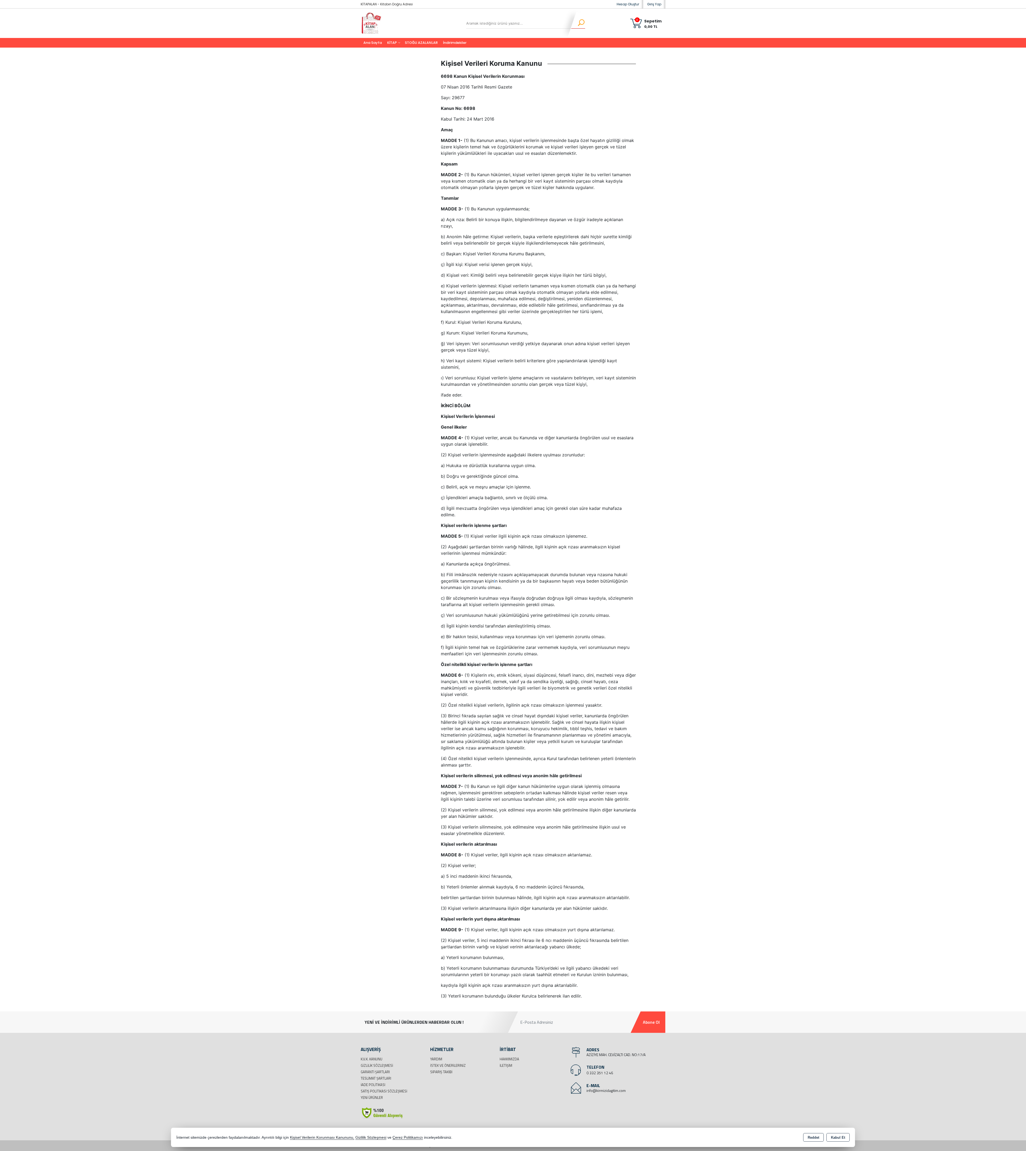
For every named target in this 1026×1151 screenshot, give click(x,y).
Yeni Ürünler (372, 1097)
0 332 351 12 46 (599, 1073)
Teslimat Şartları (376, 1078)
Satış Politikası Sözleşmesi (384, 1091)
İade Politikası (373, 1084)
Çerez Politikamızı (407, 1137)
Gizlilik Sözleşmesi (377, 1065)
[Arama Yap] (577, 23)
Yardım (436, 1059)
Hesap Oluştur (628, 4)
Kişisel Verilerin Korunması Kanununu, (322, 1137)
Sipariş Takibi (441, 1072)
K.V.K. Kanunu (371, 1059)
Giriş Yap (654, 4)
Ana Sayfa (372, 42)
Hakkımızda (509, 1059)
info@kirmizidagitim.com (606, 1090)
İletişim (506, 1065)
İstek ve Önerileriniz (448, 1065)
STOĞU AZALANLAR (421, 42)
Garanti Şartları (375, 1072)
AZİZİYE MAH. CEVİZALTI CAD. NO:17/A (616, 1054)
